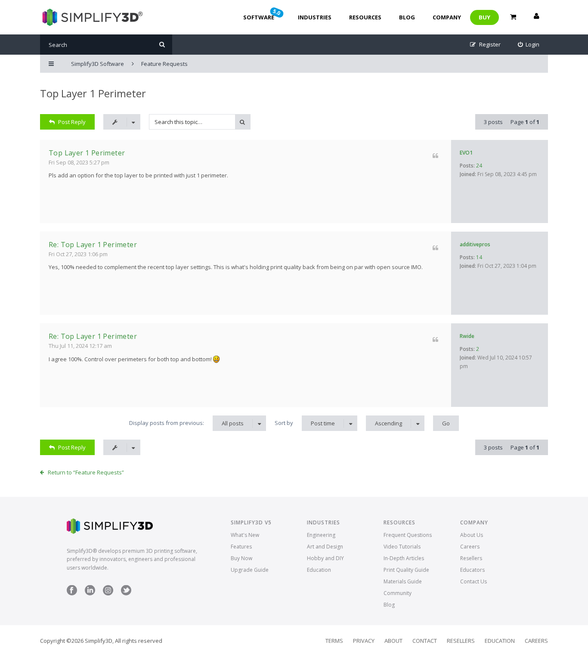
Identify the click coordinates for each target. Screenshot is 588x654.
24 (479, 165)
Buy (484, 17)
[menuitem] (528, 44)
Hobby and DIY (325, 558)
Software (262, 14)
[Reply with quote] (435, 156)
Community (398, 593)
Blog (407, 17)
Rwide (467, 336)
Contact (424, 641)
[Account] (536, 17)
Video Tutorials (402, 546)
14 (479, 257)
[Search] (162, 44)
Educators (472, 569)
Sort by (305, 423)
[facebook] (72, 593)
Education (319, 569)
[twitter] (126, 593)
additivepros (475, 244)
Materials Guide (403, 581)
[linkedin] (90, 593)
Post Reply (72, 122)
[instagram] (108, 593)
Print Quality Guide (406, 569)
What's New (245, 535)
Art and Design (325, 546)
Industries (314, 17)
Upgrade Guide (250, 569)
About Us (471, 535)
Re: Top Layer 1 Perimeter (93, 244)
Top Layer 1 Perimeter (93, 93)
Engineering (321, 535)
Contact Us (473, 581)
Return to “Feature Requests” (86, 472)
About (393, 641)
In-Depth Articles (404, 558)
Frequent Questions (408, 535)
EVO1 (466, 152)
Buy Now (241, 558)
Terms (334, 641)
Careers (470, 546)
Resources (365, 17)
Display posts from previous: (186, 423)
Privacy (363, 641)
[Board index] (91, 17)
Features (241, 546)
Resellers (471, 558)
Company (447, 17)
